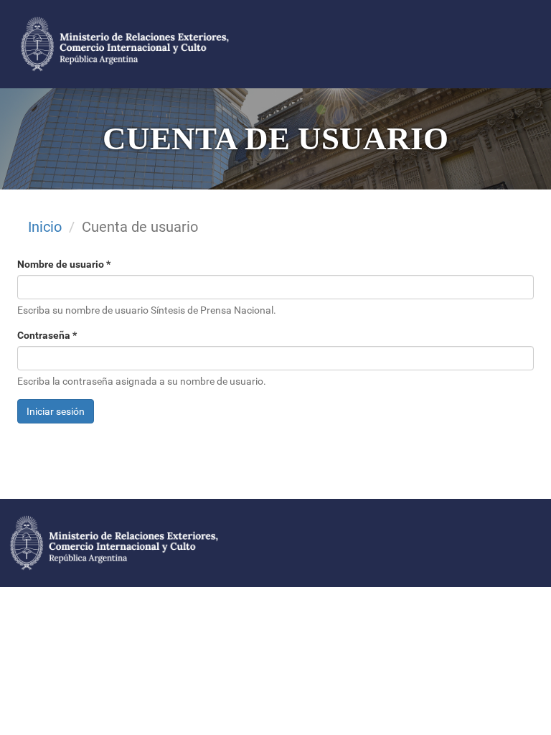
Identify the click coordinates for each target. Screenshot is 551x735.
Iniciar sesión (56, 411)
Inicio (45, 226)
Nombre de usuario (63, 264)
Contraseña (47, 335)
